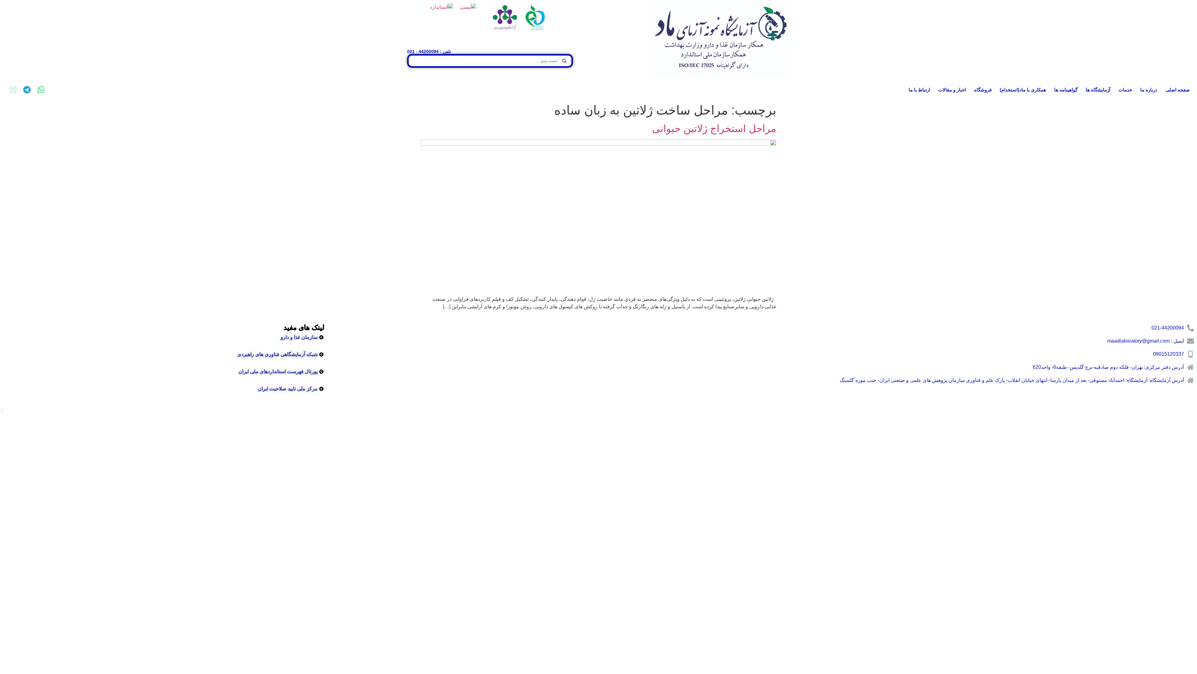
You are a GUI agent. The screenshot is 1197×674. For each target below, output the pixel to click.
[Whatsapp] (41, 90)
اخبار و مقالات (952, 89)
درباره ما (1148, 89)
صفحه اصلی (1178, 89)
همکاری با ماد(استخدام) (1023, 89)
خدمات (1125, 89)
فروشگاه (983, 89)
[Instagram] (13, 90)
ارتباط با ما (919, 89)
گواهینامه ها (1066, 89)
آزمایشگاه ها (1098, 89)
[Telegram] (27, 90)
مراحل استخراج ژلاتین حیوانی (714, 128)
